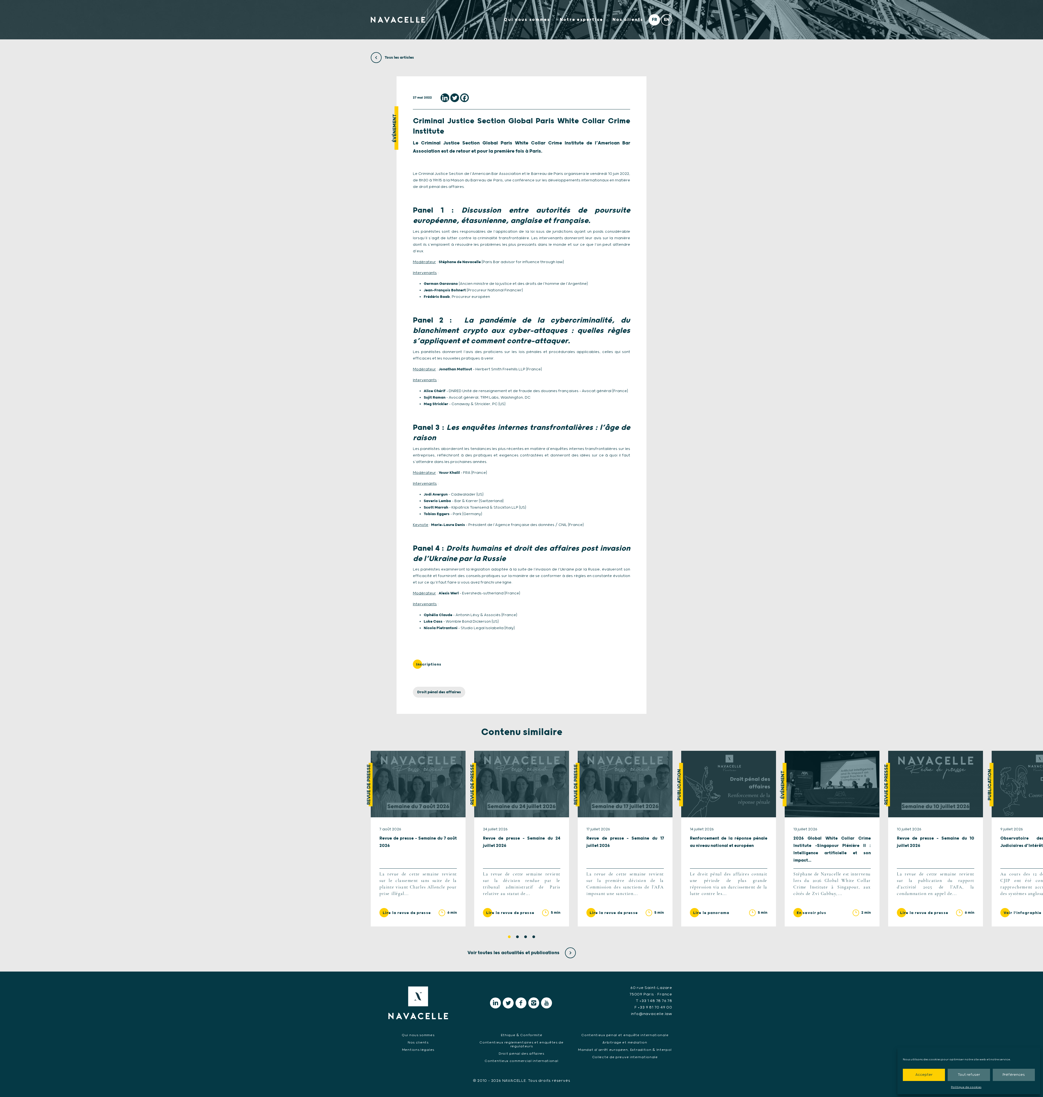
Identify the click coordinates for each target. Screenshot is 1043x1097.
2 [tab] (517, 937)
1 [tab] (509, 937)
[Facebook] (464, 97)
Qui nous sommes (527, 19)
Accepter (923, 1075)
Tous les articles (399, 57)
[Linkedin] (445, 97)
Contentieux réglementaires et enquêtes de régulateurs (521, 1044)
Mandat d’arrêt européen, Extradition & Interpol (625, 1050)
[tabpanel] (418, 838)
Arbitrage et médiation (624, 1043)
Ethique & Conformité (521, 1035)
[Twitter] (454, 97)
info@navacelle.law (651, 1014)
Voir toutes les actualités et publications (514, 953)
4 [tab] (533, 937)
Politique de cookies (966, 1087)
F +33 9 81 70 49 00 (653, 1007)
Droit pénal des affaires (439, 692)
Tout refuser (969, 1075)
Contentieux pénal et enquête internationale (624, 1035)
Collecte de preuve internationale (625, 1057)
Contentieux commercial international (521, 1061)
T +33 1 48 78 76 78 (654, 1001)
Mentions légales (418, 1050)
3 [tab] (525, 937)
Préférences (1014, 1075)
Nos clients (627, 19)
